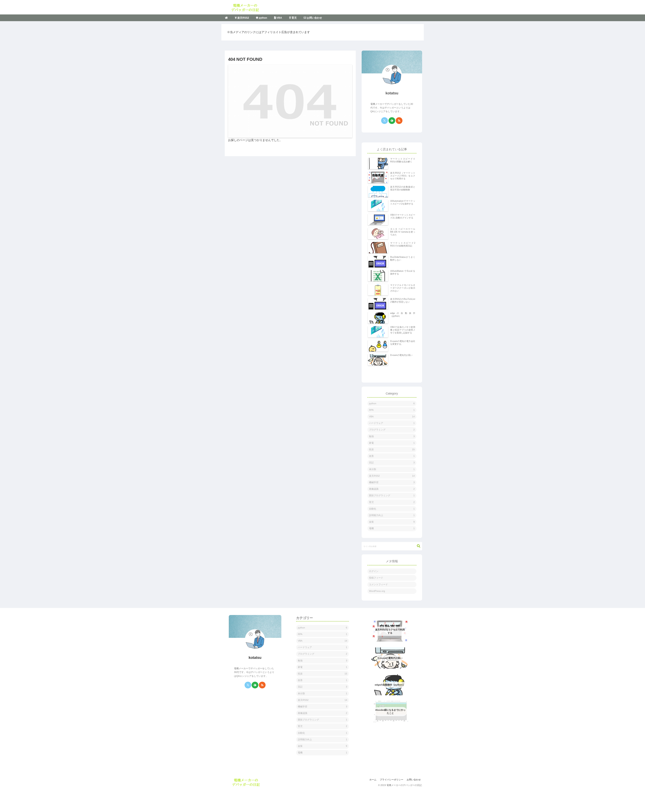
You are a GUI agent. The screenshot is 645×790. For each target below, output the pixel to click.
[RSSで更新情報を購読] (399, 120)
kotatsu (391, 93)
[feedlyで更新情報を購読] (392, 120)
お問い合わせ (414, 779)
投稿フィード (376, 577)
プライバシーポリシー (391, 779)
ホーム (372, 779)
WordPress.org (377, 591)
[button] (417, 546)
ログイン (373, 571)
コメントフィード (378, 584)
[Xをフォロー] (384, 120)
